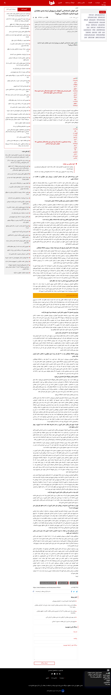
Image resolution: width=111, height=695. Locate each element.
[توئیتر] (52, 674)
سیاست (97, 3)
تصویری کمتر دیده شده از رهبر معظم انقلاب (18, 100)
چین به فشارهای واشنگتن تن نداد (21, 126)
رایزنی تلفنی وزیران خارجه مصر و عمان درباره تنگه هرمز (17, 96)
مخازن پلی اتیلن (92, 20)
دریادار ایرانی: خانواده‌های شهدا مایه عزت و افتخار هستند (17, 36)
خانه (104, 3)
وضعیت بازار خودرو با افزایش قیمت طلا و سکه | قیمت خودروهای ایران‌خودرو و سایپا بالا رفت (18, 15)
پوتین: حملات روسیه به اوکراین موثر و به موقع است (18, 50)
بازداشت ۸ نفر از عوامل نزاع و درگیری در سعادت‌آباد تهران (19, 45)
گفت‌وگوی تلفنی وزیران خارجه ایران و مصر (19, 32)
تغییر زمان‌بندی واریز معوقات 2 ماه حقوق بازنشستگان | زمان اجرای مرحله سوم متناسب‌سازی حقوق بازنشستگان (53, 92)
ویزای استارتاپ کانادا (101, 20)
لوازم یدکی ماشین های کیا (90, 35)
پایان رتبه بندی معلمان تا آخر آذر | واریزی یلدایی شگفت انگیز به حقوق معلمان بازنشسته (56, 612)
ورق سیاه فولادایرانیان (101, 30)
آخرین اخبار (24, 9)
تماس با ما (54, 678)
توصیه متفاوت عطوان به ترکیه (22, 123)
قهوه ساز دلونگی (91, 37)
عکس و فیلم (81, 3)
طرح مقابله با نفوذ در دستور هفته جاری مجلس (18, 141)
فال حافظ (86, 20)
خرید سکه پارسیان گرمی (71, 295)
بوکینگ (93, 30)
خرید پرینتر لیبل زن (87, 30)
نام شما (75, 632)
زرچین (88, 27)
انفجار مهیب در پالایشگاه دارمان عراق (20, 40)
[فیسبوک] (72, 591)
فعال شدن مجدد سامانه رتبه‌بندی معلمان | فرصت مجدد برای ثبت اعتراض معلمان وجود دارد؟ (55, 606)
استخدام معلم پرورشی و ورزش (47, 583)
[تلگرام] (76, 591)
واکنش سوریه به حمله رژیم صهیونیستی (20, 72)
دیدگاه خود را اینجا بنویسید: (70, 645)
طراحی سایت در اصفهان (100, 37)
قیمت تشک (91, 15)
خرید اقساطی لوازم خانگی (100, 15)
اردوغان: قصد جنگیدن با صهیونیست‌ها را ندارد (18, 114)
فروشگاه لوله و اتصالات (100, 35)
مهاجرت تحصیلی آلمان (92, 17)
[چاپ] (34, 17)
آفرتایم (99, 32)
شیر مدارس (73, 583)
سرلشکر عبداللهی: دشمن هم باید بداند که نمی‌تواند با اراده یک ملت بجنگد (17, 145)
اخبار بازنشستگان (101, 17)
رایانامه (75, 639)
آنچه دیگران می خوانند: (69, 164)
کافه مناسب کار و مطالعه (93, 22)
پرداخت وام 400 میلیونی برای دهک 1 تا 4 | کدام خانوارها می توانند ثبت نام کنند (53, 172)
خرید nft (88, 25)
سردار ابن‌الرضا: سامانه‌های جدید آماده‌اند (19, 54)
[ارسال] (36, 17)
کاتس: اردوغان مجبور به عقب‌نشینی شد (19, 107)
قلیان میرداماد (102, 22)
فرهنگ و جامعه (70, 3)
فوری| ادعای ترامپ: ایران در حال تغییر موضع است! (18, 82)
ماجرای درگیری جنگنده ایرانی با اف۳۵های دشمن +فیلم (17, 90)
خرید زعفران (93, 27)
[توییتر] (74, 591)
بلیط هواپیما (88, 32)
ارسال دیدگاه (44, 663)
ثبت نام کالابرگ (94, 25)
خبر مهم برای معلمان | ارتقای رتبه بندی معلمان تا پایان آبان (60, 617)
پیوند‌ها (104, 5)
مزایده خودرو (94, 32)
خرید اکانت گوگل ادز (101, 27)
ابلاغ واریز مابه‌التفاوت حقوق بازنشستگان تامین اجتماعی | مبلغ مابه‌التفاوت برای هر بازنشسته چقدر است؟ (17, 132)
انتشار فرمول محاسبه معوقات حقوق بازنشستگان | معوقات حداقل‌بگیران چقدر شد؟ (95, 675)
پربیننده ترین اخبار (10, 9)
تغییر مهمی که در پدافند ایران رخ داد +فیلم (18, 104)
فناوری (60, 3)
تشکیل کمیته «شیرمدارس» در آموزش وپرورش (63, 601)
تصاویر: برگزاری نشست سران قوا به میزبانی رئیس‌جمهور (19, 59)
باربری (103, 32)
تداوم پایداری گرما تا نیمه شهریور (21, 86)
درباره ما (62, 678)
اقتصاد (90, 3)
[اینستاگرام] (56, 674)
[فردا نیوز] (52, 3)
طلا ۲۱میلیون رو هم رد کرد (23, 137)
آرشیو (47, 678)
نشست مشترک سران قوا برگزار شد (21, 69)
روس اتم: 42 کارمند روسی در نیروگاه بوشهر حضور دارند (17, 76)
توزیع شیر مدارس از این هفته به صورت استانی (63, 622)
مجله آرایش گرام (101, 25)
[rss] (59, 674)
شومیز (85, 37)
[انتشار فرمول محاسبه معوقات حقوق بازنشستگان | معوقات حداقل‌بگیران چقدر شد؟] (106, 678)
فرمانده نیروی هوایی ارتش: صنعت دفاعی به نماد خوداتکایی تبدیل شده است (17, 64)
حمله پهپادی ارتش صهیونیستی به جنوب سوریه (18, 111)
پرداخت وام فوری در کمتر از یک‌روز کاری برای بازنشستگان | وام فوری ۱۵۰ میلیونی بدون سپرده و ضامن (53, 143)
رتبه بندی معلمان (62, 583)
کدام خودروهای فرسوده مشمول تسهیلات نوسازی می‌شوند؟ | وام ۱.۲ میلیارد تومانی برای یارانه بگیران (17, 118)
